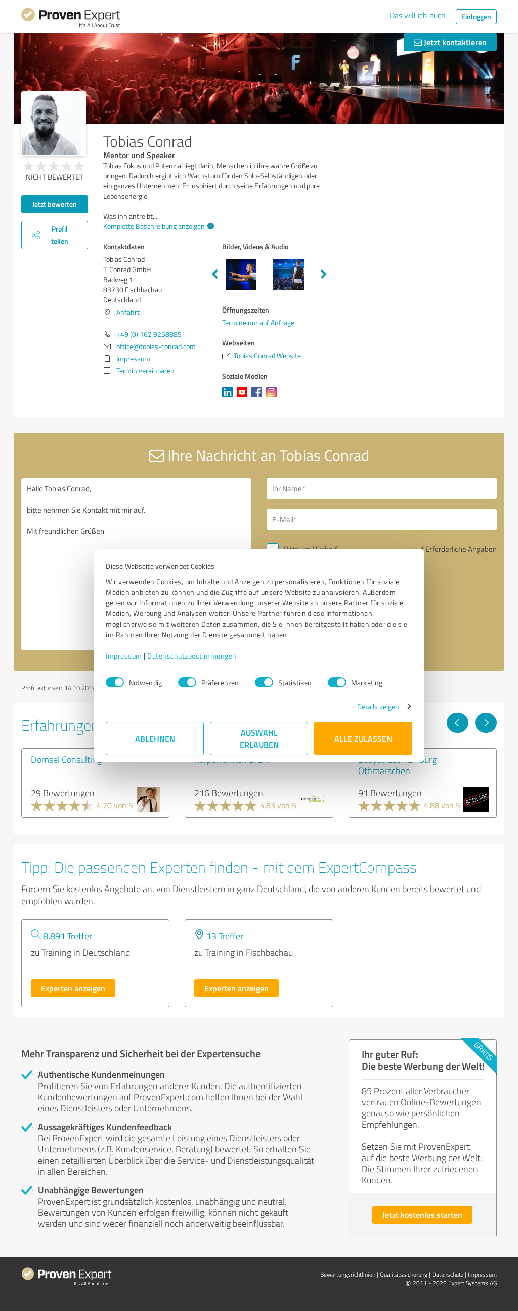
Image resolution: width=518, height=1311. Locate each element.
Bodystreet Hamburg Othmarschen (397, 765)
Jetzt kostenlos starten (422, 1214)
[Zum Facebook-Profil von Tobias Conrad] (258, 397)
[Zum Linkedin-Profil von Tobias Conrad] (229, 397)
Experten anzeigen (73, 988)
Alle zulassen (363, 738)
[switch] (187, 682)
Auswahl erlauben (259, 738)
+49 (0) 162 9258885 (149, 334)
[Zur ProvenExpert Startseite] (70, 19)
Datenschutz (447, 1274)
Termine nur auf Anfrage (258, 322)
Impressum (124, 656)
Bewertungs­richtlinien (347, 1274)
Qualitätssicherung (403, 1274)
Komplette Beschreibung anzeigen (154, 226)
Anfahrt (128, 312)
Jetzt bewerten (54, 204)
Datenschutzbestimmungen (192, 656)
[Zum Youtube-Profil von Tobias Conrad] (244, 397)
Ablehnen (155, 738)
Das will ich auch (418, 15)
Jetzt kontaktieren (454, 42)
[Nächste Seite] (486, 723)
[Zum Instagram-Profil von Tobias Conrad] (273, 397)
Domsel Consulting (66, 759)
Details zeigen (378, 706)
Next (324, 274)
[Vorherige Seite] (457, 723)
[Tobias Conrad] (53, 123)
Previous (214, 274)
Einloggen (476, 16)
